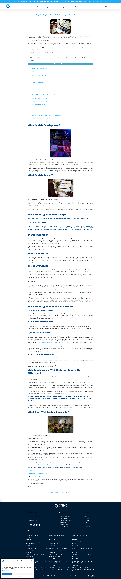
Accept (7, 574)
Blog (85, 524)
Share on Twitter (67, 492)
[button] (32, 560)
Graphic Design (64, 524)
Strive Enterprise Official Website (37, 473)
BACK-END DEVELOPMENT (40, 101)
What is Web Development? (40, 68)
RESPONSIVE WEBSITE (39, 89)
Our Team (86, 520)
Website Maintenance (66, 520)
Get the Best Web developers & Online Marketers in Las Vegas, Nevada (52, 121)
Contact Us (69, 6)
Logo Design (63, 522)
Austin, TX (75, 552)
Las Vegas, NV (29, 533)
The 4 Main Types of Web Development (43, 94)
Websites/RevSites (37, 6)
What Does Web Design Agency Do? (42, 118)
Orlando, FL (52, 539)
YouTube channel (49, 464)
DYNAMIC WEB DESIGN (39, 82)
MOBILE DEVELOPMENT (39, 104)
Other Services (55, 6)
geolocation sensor (59, 342)
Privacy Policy (17, 576)
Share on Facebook (55, 492)
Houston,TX (52, 552)
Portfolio (39, 476)
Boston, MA (75, 558)
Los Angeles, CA (53, 533)
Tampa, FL (74, 539)
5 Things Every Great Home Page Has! (44, 462)
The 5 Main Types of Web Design (41, 75)
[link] (83, 569)
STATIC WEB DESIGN (38, 79)
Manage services (5, 570)
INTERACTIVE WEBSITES (39, 86)
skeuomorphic (79, 297)
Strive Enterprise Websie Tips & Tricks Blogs (68, 462)
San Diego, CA (75, 533)
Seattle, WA (75, 545)
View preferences (27, 574)
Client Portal (80, 6)
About (63, 6)
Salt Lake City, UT (53, 545)
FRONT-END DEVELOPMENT (40, 98)
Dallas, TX (28, 552)
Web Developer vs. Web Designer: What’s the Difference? (48, 110)
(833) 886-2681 (32, 470)
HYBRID (34, 92)
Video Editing (63, 518)
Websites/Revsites (65, 516)
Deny (17, 574)
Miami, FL (28, 545)
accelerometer (46, 342)
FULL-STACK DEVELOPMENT (40, 107)
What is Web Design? (38, 72)
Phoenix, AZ (29, 539)
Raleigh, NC (52, 565)
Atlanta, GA (75, 565)
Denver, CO (52, 558)
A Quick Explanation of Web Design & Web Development (60, 15)
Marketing (47, 6)
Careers (86, 522)
